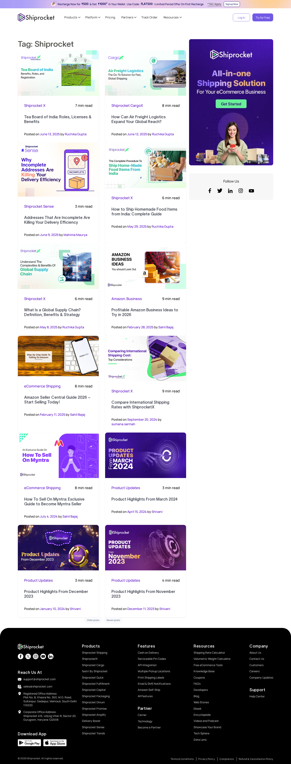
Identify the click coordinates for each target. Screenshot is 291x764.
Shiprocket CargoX (127, 105)
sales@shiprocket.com (37, 686)
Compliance (227, 759)
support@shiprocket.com (39, 679)
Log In (241, 17)
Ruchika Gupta (76, 134)
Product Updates (125, 487)
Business (134, 298)
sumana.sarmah (123, 424)
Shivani (157, 511)
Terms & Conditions (182, 759)
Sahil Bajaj (165, 327)
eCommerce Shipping (42, 386)
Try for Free (263, 17)
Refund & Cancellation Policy (256, 759)
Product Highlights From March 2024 (144, 499)
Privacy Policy (206, 759)
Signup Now (231, 4)
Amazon (118, 298)
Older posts (93, 620)
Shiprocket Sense (39, 206)
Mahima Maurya (75, 235)
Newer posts (113, 620)
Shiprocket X (34, 105)
